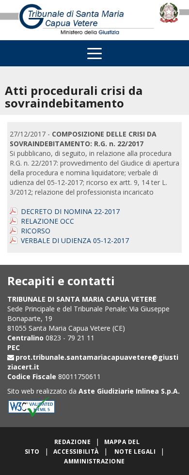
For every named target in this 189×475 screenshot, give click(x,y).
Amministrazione (94, 461)
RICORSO (35, 230)
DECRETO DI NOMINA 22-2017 (70, 211)
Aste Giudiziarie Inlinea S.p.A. (129, 391)
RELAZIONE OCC (47, 221)
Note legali (135, 451)
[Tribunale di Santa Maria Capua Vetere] (79, 20)
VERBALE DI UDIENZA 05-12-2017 (75, 240)
